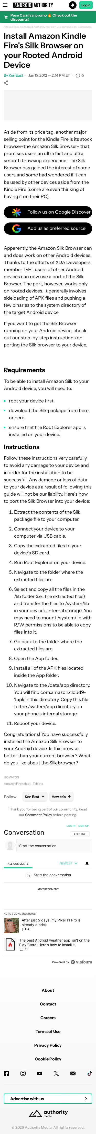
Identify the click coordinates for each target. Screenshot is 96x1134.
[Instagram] (23, 1073)
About (48, 990)
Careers (48, 1017)
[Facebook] (6, 1073)
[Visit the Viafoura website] (81, 962)
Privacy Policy (48, 1045)
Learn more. (85, 27)
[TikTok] (89, 1073)
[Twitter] (56, 1073)
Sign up (83, 825)
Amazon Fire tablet (17, 784)
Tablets (38, 784)
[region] (48, 895)
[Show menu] (5, 5)
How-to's (11, 777)
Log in (71, 825)
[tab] (18, 863)
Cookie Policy (48, 1058)
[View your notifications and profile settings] (87, 863)
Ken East (16, 75)
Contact (48, 1003)
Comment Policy (38, 815)
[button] (48, 5)
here (84, 410)
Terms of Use (48, 1031)
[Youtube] (39, 1073)
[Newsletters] (73, 1073)
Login (86, 5)
